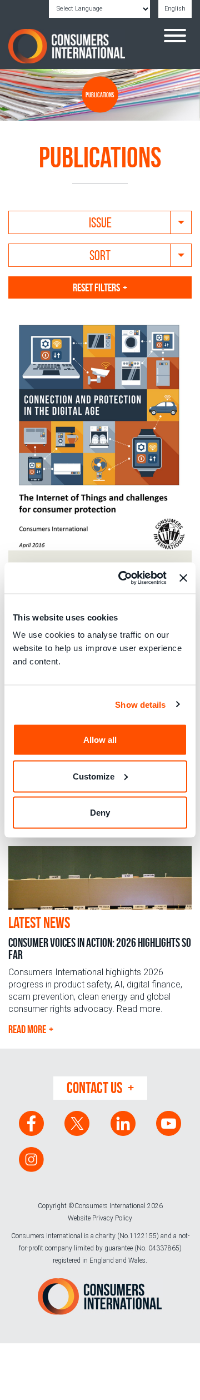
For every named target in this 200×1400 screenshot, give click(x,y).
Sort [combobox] (100, 255)
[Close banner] (183, 578)
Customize (93, 776)
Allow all (100, 739)
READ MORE (27, 1029)
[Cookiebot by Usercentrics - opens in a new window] (124, 578)
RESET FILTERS (96, 287)
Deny (100, 812)
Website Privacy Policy (100, 1218)
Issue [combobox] (100, 222)
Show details (140, 704)
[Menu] (175, 37)
